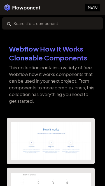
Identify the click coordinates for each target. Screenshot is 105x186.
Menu (92, 7)
